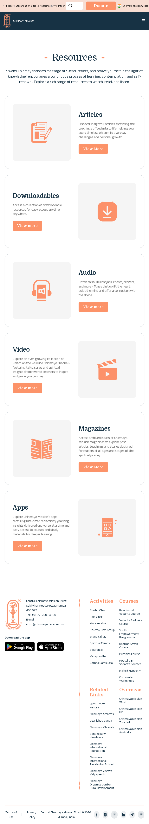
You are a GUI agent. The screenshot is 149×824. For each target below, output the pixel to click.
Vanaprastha (98, 656)
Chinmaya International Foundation (98, 747)
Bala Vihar (96, 616)
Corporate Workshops (126, 679)
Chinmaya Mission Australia (130, 730)
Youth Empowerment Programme (129, 634)
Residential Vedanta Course (129, 612)
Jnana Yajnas (98, 636)
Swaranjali (96, 649)
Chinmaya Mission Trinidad (130, 720)
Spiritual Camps (100, 643)
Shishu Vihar (98, 610)
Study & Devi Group (102, 630)
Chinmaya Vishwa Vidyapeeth (101, 772)
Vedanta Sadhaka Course (130, 622)
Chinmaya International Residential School (101, 761)
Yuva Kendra (98, 623)
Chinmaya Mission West (130, 700)
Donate (101, 5)
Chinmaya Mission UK (130, 710)
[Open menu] (143, 20)
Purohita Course (129, 654)
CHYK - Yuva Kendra (97, 705)
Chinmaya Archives (102, 714)
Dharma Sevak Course (128, 645)
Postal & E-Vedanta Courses (130, 662)
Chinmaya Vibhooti (102, 727)
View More (93, 149)
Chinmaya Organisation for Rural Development (102, 784)
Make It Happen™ (129, 670)
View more (27, 226)
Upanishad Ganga (101, 720)
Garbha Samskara (101, 662)
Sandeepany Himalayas (98, 735)
